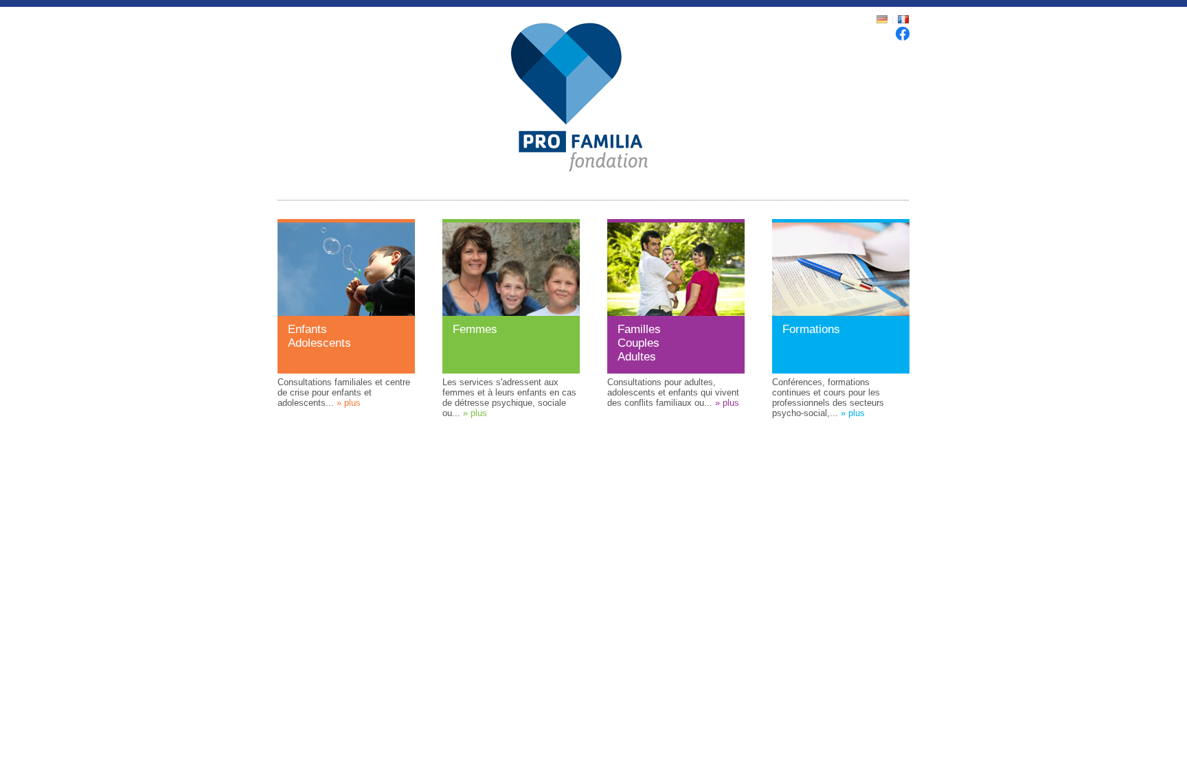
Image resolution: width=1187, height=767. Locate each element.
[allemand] (883, 21)
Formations (811, 329)
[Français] (903, 21)
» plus (349, 403)
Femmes (475, 329)
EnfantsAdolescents (319, 336)
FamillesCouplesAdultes (639, 343)
